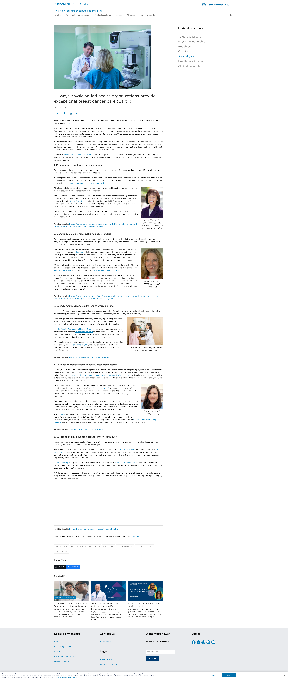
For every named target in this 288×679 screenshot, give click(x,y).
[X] (57, 113)
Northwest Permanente (124, 463)
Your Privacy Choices (62, 647)
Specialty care (187, 56)
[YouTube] (213, 642)
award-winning (79, 375)
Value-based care (189, 36)
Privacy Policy (106, 659)
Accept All (229, 675)
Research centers (61, 661)
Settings (214, 675)
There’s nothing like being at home (86, 429)
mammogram (61, 551)
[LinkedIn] (71, 113)
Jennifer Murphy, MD (63, 463)
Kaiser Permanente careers (65, 656)
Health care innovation (193, 61)
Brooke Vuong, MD (101, 388)
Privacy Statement (71, 677)
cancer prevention (125, 546)
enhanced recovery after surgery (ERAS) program (108, 375)
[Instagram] (203, 642)
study (63, 414)
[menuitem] (58, 15)
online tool (78, 252)
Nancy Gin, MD (76, 201)
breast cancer (61, 546)
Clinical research (189, 66)
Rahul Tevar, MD (127, 449)
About (57, 642)
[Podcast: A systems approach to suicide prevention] (145, 591)
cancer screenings (144, 546)
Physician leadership (191, 41)
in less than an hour (84, 332)
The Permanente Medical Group (107, 270)
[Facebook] (64, 113)
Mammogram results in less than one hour (89, 357)
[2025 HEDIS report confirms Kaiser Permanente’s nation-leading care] (71, 591)
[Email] (77, 114)
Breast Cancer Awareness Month (78, 155)
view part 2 (136, 536)
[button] (231, 15)
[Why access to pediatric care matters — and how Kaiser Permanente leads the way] (108, 591)
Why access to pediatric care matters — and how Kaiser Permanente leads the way (105, 606)
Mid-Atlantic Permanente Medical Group (74, 329)
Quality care (186, 51)
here (68, 123)
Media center (105, 642)
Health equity (187, 46)
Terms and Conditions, (60, 677)
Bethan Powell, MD (62, 270)
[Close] (284, 675)
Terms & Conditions (108, 664)
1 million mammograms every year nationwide (85, 183)
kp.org (57, 651)
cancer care (108, 546)
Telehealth (83, 407)
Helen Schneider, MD (79, 345)
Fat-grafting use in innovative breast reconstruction (94, 529)
